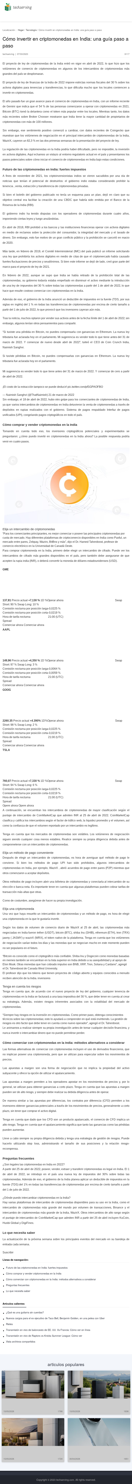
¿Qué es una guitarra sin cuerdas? (25, 1312)
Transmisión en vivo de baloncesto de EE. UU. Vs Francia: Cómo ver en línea (48, 1330)
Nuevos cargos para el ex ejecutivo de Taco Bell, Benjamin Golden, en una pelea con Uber (55, 1318)
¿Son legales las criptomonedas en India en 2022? (34, 1164)
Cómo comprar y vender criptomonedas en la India (33, 1273)
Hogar (21, 30)
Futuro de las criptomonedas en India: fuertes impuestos (37, 1267)
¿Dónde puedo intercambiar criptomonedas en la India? (36, 1197)
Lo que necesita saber (18, 1291)
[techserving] (18, 5)
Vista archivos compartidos (20, 1341)
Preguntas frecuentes (17, 1285)
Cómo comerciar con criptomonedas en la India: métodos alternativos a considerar (51, 1279)
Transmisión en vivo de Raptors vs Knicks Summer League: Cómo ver (44, 1335)
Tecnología (31, 30)
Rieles (9, 1324)
